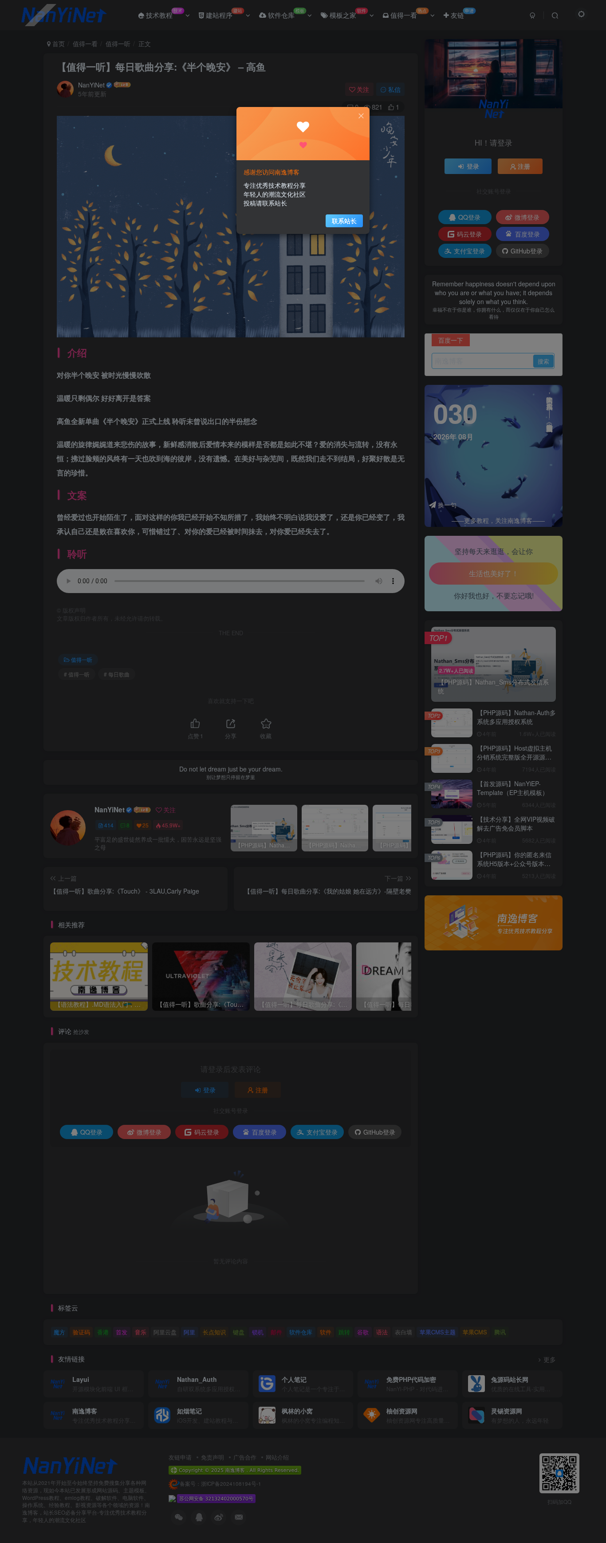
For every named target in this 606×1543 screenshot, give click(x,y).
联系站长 (344, 220)
